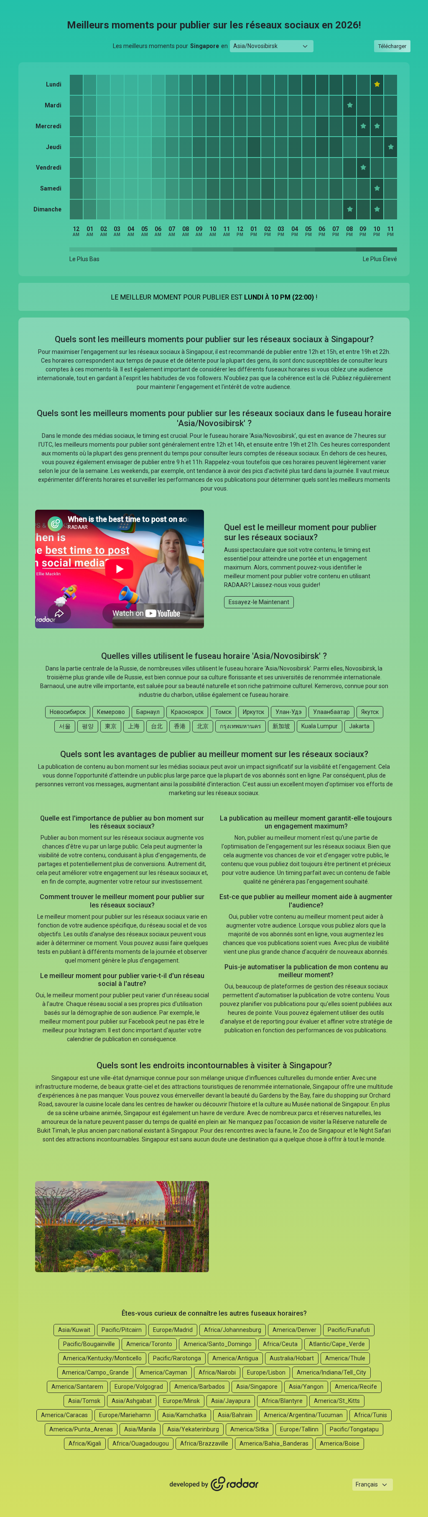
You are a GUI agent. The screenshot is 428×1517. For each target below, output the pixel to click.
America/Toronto (149, 1344)
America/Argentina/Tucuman (303, 1415)
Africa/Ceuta (280, 1344)
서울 (65, 726)
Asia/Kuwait (74, 1329)
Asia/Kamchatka (184, 1415)
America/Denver (294, 1329)
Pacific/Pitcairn (122, 1329)
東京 (111, 726)
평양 (88, 726)
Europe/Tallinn (299, 1429)
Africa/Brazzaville (204, 1443)
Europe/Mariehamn (125, 1415)
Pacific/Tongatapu (354, 1429)
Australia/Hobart (292, 1358)
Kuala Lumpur (319, 726)
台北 (157, 726)
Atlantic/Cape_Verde (337, 1344)
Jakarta (359, 726)
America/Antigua (235, 1358)
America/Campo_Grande (95, 1372)
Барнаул (148, 712)
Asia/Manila (140, 1429)
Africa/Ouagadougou (140, 1443)
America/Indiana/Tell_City (331, 1372)
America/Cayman (163, 1372)
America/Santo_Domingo (217, 1344)
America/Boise (339, 1443)
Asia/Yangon (306, 1386)
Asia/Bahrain (235, 1415)
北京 (203, 726)
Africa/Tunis (370, 1415)
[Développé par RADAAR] (214, 1484)
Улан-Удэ (288, 712)
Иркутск (253, 712)
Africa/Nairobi (217, 1372)
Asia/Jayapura (230, 1401)
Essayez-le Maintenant (259, 602)
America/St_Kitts (337, 1401)
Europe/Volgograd (139, 1386)
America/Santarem (77, 1386)
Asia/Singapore (257, 1386)
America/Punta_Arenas (81, 1429)
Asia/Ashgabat (132, 1401)
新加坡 (281, 726)
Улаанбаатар (331, 712)
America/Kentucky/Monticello (102, 1358)
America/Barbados (199, 1386)
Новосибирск (68, 712)
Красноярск (187, 712)
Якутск (370, 712)
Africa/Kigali (85, 1443)
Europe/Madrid (173, 1329)
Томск (223, 712)
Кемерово (111, 712)
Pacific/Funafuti (349, 1329)
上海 (134, 726)
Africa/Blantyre (282, 1401)
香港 (180, 726)
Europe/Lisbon (266, 1372)
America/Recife (356, 1386)
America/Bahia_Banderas (273, 1443)
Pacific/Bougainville (89, 1344)
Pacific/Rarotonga (177, 1358)
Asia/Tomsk (84, 1401)
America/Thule (345, 1358)
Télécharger (392, 46)
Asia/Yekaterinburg (193, 1429)
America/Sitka (249, 1429)
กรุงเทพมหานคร (240, 726)
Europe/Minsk (181, 1401)
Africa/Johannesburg (232, 1329)
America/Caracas (64, 1415)
